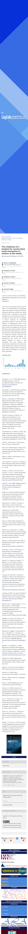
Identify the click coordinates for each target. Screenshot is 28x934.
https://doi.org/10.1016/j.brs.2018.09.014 (12, 627)
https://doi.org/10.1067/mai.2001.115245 (12, 480)
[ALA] (14, 922)
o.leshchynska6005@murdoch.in (12, 264)
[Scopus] (14, 870)
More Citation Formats (9, 785)
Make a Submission (14, 850)
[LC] (14, 864)
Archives (8, 236)
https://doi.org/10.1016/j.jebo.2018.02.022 (13, 557)
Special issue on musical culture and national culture (11, 239)
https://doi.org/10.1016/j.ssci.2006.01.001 (12, 546)
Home (3, 236)
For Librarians (5, 913)
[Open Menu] (2, 112)
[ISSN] (8, 856)
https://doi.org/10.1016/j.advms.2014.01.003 (13, 589)
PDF (14, 757)
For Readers (5, 907)
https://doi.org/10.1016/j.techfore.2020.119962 (14, 615)
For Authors (5, 910)
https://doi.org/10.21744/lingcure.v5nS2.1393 (12, 256)
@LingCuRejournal (17, 901)
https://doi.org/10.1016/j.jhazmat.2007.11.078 (13, 655)
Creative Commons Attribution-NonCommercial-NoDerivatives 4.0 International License (12, 825)
